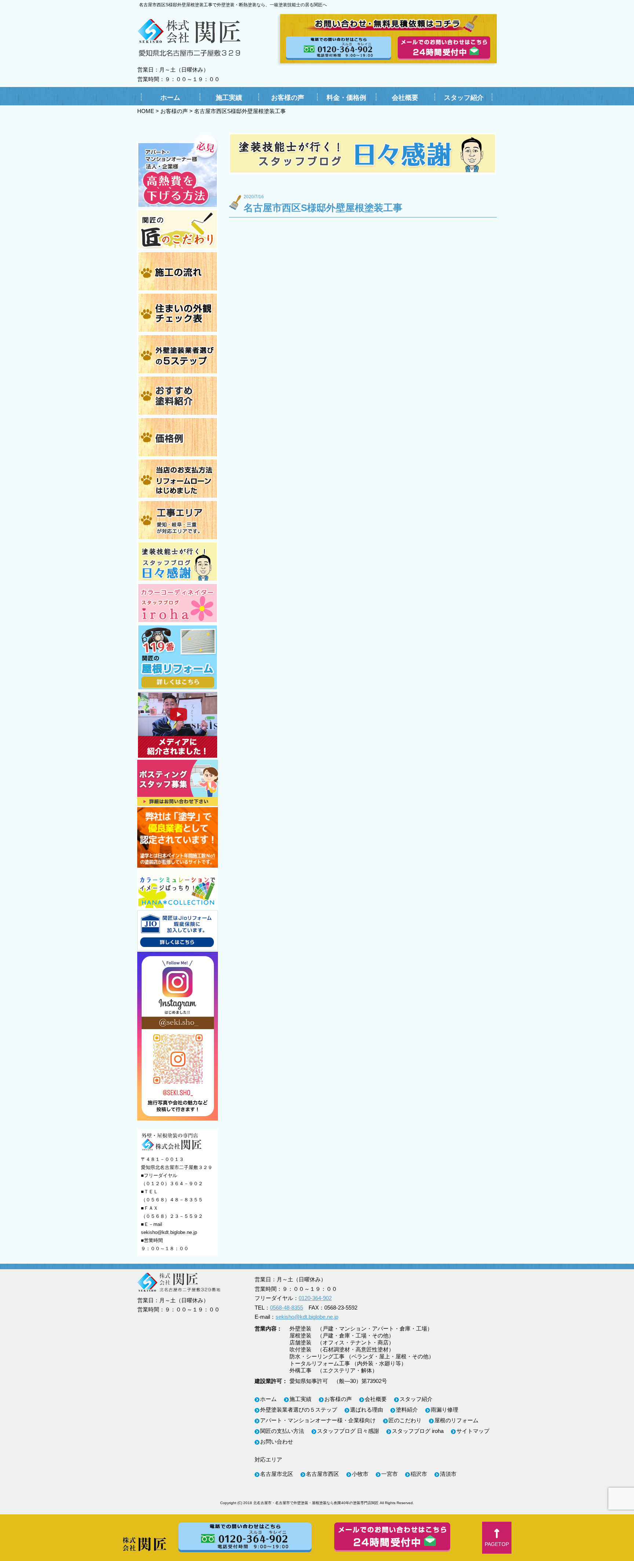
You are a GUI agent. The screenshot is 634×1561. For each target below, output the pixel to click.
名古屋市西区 (322, 1474)
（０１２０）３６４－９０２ (172, 1183)
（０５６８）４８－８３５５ (172, 1199)
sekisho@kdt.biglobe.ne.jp (169, 1232)
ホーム (170, 97)
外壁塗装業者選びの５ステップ (298, 1409)
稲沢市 (419, 1474)
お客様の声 (287, 97)
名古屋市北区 (276, 1474)
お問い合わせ (276, 1441)
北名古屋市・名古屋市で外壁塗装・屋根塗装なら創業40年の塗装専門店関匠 (316, 1503)
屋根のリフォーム (456, 1420)
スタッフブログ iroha (418, 1431)
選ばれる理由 (366, 1409)
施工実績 (229, 97)
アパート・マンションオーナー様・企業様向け (318, 1420)
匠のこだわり (405, 1420)
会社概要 (405, 97)
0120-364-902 (315, 1298)
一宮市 (389, 1474)
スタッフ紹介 (464, 97)
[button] (496, 1538)
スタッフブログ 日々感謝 (348, 1431)
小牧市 (360, 1474)
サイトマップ (472, 1431)
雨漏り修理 (444, 1409)
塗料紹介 (407, 1409)
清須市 (448, 1474)
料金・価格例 (346, 97)
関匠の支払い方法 (282, 1431)
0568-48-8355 (286, 1307)
